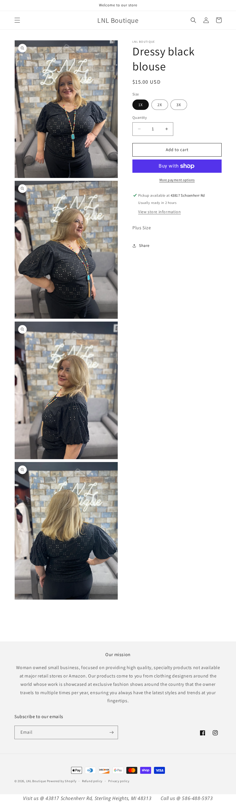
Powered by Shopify (62, 781)
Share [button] (144, 245)
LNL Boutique (36, 781)
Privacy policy (119, 781)
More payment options (177, 180)
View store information (159, 211)
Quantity (139, 117)
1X (140, 104)
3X (178, 104)
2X (159, 104)
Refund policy (92, 781)
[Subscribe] (111, 732)
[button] (17, 20)
